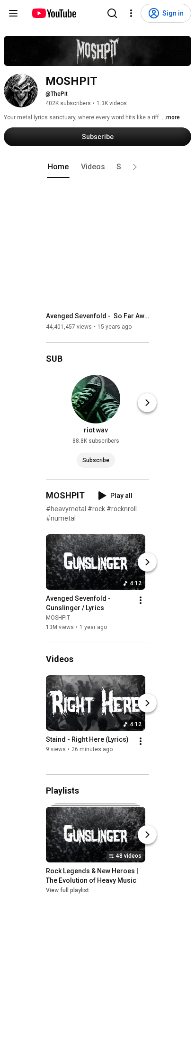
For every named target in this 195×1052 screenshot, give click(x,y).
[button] (135, 167)
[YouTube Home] (54, 13)
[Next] (147, 402)
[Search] (112, 13)
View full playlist (67, 890)
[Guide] (13, 13)
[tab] (58, 167)
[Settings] (131, 13)
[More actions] (140, 600)
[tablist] (97, 167)
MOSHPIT (58, 617)
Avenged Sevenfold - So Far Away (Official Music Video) (98, 316)
